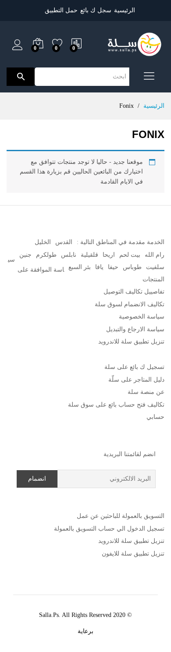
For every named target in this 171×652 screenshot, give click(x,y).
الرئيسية (124, 10)
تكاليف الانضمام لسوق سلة (129, 304)
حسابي (155, 417)
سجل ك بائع (95, 10)
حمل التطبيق (61, 10)
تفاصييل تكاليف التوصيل (133, 291)
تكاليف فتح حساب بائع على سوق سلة (116, 404)
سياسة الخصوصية (141, 316)
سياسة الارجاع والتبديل (135, 329)
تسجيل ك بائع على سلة (134, 367)
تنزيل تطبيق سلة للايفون (133, 553)
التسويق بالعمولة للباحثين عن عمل (120, 516)
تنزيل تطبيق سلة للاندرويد (131, 341)
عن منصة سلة (146, 392)
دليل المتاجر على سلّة (136, 379)
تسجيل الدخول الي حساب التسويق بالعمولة (109, 528)
